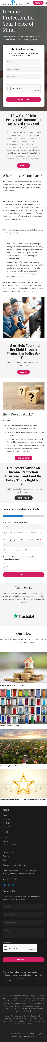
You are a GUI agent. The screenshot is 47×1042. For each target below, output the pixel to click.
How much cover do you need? (16, 522)
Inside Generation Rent (9, 725)
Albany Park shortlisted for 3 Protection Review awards (23, 799)
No (7, 567)
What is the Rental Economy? (12, 685)
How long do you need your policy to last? (22, 540)
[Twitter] (9, 885)
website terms (35, 978)
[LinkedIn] (13, 885)
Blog (4, 860)
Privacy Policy (8, 852)
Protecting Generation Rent (11, 766)
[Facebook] (5, 885)
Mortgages (7, 822)
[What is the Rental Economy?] (23, 667)
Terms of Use (8, 837)
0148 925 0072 (10, 879)
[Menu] (27, 3)
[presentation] (20, 948)
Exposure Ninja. (29, 1036)
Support (6, 841)
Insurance (6, 826)
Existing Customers (10, 845)
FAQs (5, 848)
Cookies (6, 856)
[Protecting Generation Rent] (23, 746)
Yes (7, 564)
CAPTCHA (10, 83)
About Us (6, 819)
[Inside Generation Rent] (23, 706)
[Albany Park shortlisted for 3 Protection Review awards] (23, 783)
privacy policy (14, 981)
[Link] (16, 3)
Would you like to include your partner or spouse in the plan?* (20, 558)
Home (5, 815)
